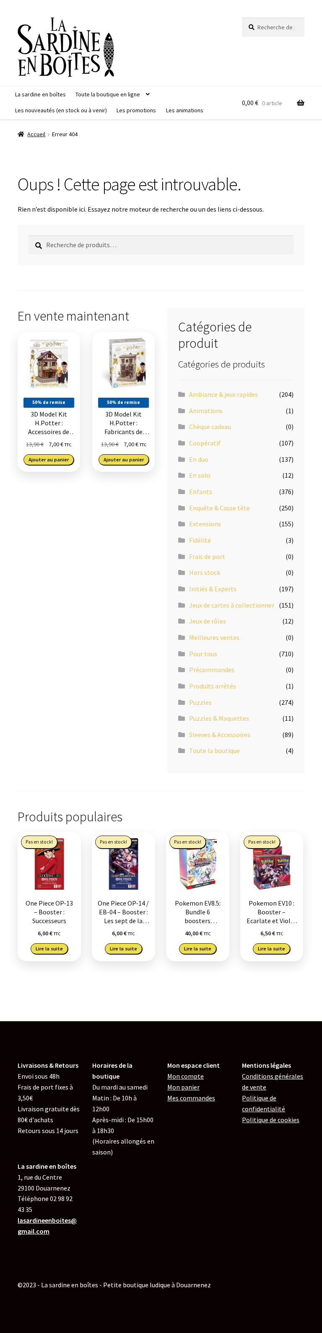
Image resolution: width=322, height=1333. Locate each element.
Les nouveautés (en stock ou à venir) (61, 110)
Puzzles (200, 702)
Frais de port (207, 556)
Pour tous (203, 654)
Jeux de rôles (207, 621)
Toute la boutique (214, 750)
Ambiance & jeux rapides (223, 394)
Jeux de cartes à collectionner (231, 605)
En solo (199, 475)
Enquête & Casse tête (219, 508)
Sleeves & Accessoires (219, 734)
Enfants (200, 491)
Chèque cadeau (210, 426)
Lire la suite (49, 948)
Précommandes (211, 669)
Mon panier (183, 1087)
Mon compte (185, 1076)
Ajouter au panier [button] (49, 459)
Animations (206, 410)
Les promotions (136, 110)
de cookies (270, 1120)
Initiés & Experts (212, 589)
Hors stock (204, 572)
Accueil (36, 134)
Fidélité (200, 540)
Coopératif (205, 443)
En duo (198, 459)
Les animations (184, 110)
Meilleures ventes (214, 637)
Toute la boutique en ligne (107, 94)
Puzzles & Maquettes (219, 718)
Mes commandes (191, 1098)
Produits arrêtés (212, 686)
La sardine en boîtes (40, 94)
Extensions (205, 524)
